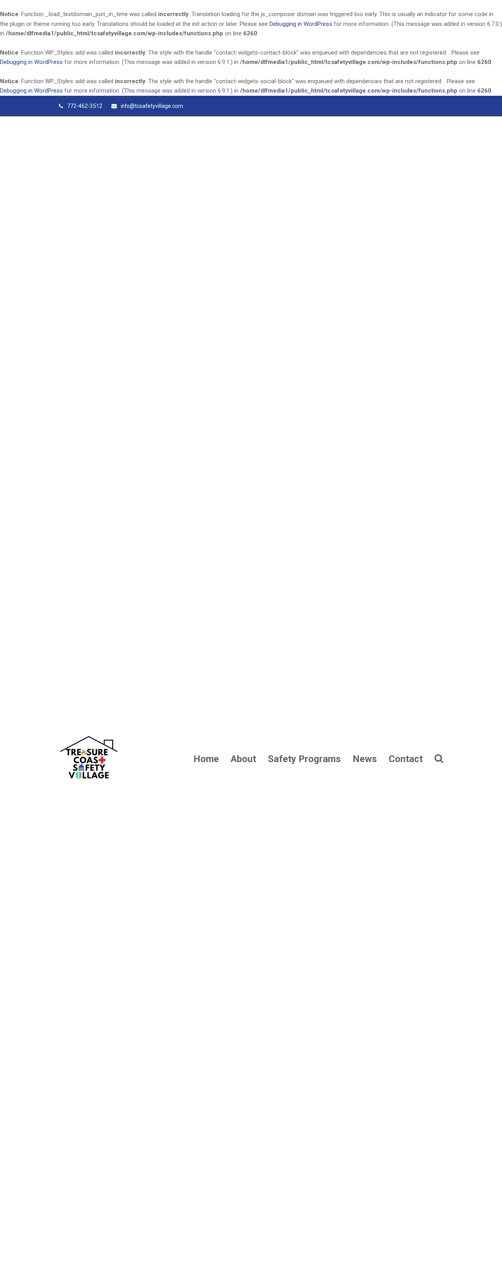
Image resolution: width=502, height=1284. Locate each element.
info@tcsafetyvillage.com (152, 106)
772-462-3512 (84, 106)
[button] (439, 758)
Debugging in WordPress (300, 23)
